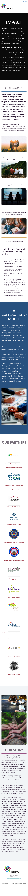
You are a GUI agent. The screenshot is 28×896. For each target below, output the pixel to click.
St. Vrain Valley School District (14, 506)
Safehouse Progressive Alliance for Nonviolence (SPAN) (14, 578)
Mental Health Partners (14, 639)
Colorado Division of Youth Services (14, 464)
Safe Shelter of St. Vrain (14, 597)
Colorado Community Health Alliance (14, 485)
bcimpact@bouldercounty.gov (14, 878)
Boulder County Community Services (14, 489)
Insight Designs (17, 884)
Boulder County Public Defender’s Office (14, 560)
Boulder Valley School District (14, 524)
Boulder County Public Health (14, 615)
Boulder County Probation (14, 674)
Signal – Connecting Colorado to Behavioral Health (14, 633)
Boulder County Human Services (14, 467)
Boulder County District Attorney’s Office (14, 542)
